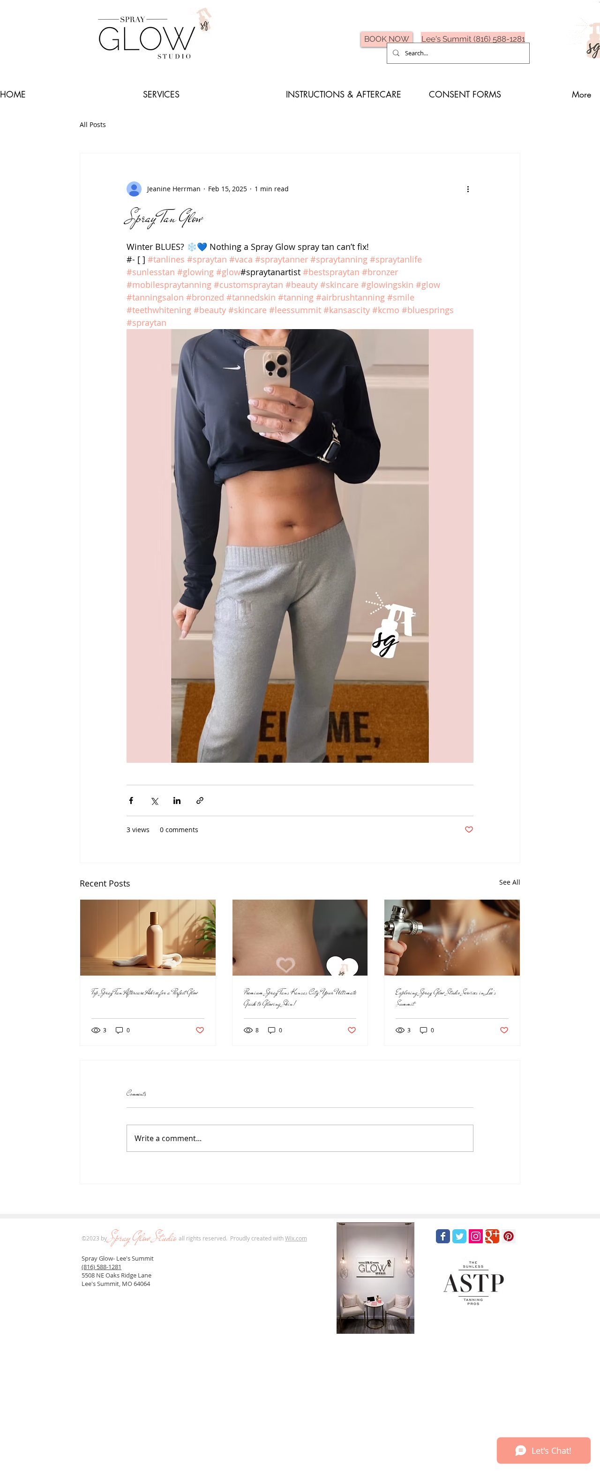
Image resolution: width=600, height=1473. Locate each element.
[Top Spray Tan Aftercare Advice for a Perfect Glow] (148, 938)
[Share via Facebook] (131, 800)
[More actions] (467, 189)
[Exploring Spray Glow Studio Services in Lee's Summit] (452, 938)
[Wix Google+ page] (492, 1236)
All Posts (93, 124)
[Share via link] (199, 800)
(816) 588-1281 (101, 1267)
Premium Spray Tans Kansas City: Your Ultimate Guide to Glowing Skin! (300, 998)
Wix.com (296, 1238)
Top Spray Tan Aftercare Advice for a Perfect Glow (144, 992)
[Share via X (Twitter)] (154, 800)
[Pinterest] (509, 1236)
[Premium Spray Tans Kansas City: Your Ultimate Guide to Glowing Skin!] (300, 938)
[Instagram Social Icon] (476, 1236)
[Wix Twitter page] (459, 1236)
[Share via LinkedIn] (176, 800)
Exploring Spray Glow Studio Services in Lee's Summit (446, 998)
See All (509, 882)
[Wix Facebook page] (443, 1236)
